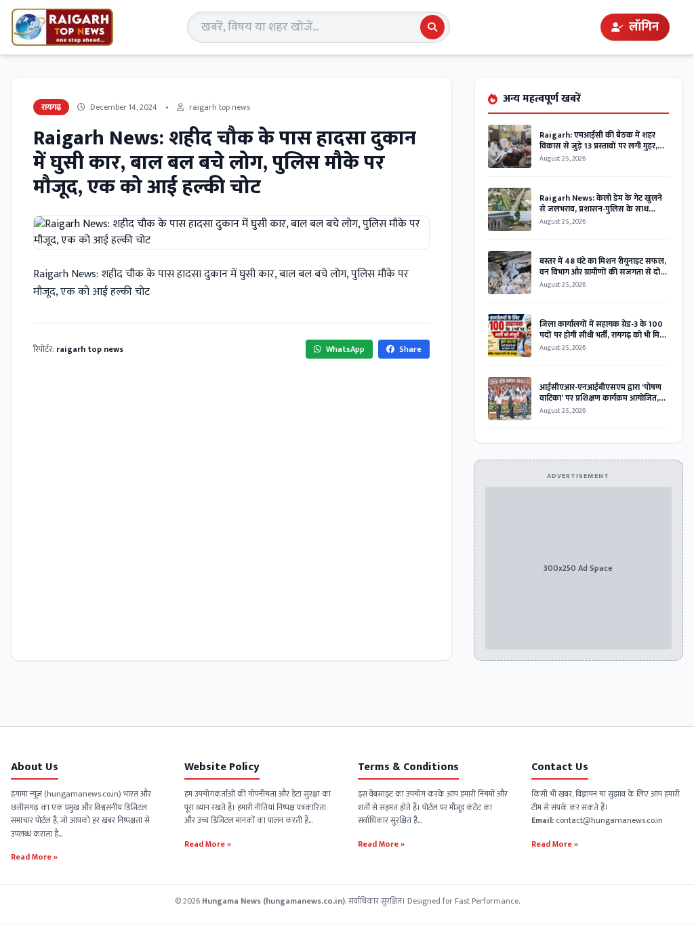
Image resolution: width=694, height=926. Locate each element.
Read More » (34, 856)
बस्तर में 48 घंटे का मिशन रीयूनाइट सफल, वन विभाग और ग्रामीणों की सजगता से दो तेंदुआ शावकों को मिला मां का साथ (602, 271)
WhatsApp (344, 349)
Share (409, 349)
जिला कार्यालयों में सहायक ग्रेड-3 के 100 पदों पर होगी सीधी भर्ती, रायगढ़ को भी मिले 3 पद (602, 335)
